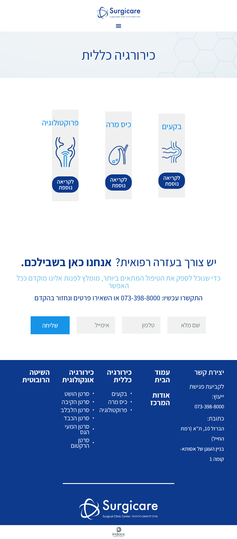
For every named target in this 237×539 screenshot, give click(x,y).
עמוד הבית (162, 375)
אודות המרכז (160, 398)
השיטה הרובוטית (36, 375)
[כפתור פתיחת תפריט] (118, 26)
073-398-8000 (209, 406)
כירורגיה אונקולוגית (78, 375)
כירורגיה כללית (119, 375)
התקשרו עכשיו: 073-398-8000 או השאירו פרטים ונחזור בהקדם (118, 297)
